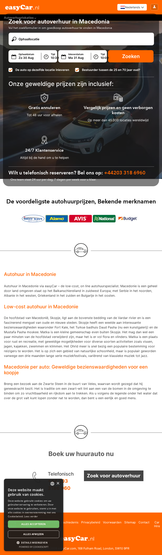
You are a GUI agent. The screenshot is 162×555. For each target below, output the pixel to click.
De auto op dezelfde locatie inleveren (42, 70)
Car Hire (157, 524)
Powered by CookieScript (33, 546)
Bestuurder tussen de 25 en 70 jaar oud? (111, 70)
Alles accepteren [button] (33, 524)
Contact (143, 522)
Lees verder (31, 516)
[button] (33, 542)
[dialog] (33, 515)
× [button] (57, 483)
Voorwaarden (112, 522)
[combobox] (52, 484)
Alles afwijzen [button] (33, 534)
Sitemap (130, 522)
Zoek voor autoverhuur (113, 476)
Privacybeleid (90, 522)
